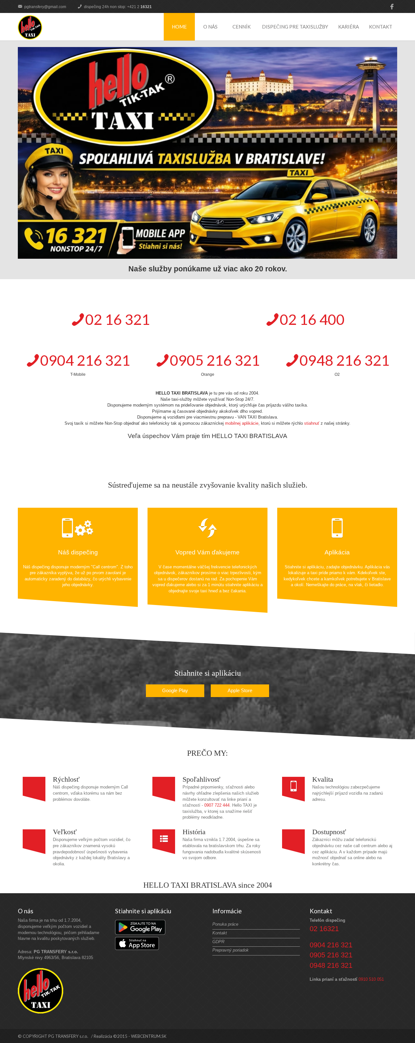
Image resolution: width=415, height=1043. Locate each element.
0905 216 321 (331, 955)
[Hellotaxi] (30, 27)
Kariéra (348, 27)
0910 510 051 (371, 979)
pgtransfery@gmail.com (44, 7)
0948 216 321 (331, 965)
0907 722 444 (217, 805)
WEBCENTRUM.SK (148, 1036)
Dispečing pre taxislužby (295, 27)
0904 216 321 (331, 945)
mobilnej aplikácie (241, 423)
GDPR (218, 941)
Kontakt (380, 27)
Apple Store (240, 690)
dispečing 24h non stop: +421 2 (117, 7)
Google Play (175, 690)
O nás (210, 27)
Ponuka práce (225, 924)
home (179, 27)
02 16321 (324, 929)
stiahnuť (311, 423)
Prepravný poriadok (230, 950)
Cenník (241, 27)
